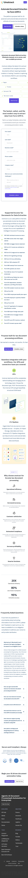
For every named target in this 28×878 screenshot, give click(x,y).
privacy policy (7, 188)
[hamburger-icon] (25, 2)
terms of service (13, 187)
